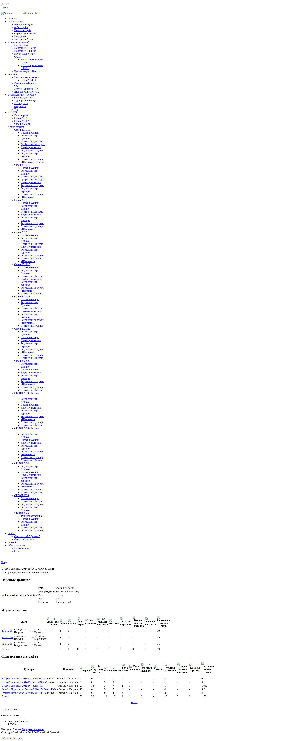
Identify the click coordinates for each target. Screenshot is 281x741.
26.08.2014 (7, 644)
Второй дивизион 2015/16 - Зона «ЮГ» (23, 685)
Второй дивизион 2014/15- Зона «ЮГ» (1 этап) (28, 682)
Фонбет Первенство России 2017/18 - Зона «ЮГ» (29, 692)
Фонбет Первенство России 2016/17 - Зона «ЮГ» (29, 689)
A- (9, 4)
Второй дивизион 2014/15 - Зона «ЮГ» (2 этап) (28, 678)
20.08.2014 (7, 637)
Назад (134, 702)
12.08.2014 (7, 631)
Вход (4, 562)
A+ (3, 4)
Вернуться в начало (33, 729)
